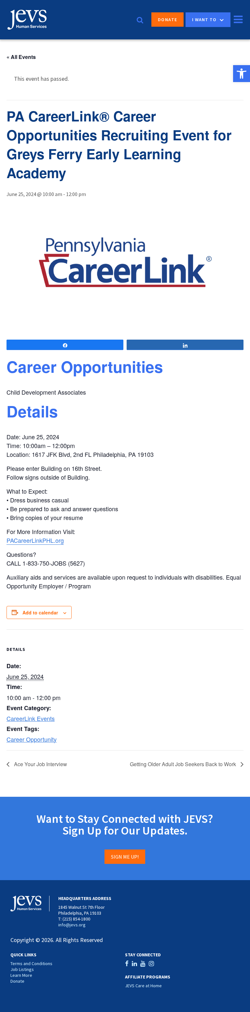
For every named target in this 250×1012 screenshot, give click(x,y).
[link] (241, 73)
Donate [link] (167, 19)
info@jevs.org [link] (72, 925)
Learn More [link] (21, 975)
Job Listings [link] (22, 969)
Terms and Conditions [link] (31, 963)
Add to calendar (40, 612)
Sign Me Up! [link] (125, 856)
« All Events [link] (21, 57)
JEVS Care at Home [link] (143, 986)
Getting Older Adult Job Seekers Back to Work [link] (183, 764)
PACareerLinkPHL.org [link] (35, 540)
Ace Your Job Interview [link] (40, 764)
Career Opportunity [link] (32, 739)
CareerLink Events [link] (31, 718)
